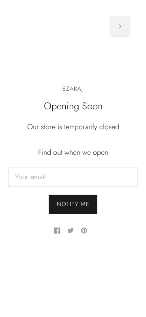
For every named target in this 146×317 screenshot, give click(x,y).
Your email (30, 168)
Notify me (73, 204)
